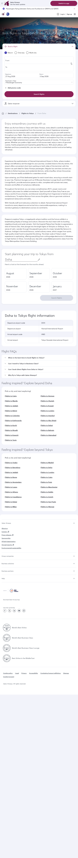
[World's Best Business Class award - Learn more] (6, 638)
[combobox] (21, 260)
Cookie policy (8, 673)
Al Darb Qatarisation (9, 541)
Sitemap (66, 673)
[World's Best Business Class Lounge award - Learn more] (6, 648)
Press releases (6, 535)
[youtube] (19, 610)
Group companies (8, 556)
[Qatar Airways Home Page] (3, 14)
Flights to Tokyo (27, 113)
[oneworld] (7, 14)
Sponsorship (6, 538)
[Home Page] (3, 113)
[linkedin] (14, 610)
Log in (62, 14)
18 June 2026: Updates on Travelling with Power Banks (27, 9)
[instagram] (23, 610)
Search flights (56, 298)
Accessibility (33, 673)
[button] (40, 358)
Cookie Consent (8, 677)
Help (3, 578)
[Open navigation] (74, 14)
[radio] (16, 273)
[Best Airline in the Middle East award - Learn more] (6, 658)
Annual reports (7, 545)
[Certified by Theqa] (10, 592)
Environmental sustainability (11, 548)
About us (5, 528)
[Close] (2, 3)
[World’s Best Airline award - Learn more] (6, 627)
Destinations (13, 113)
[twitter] (9, 610)
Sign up (69, 14)
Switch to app (63, 3)
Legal (17, 673)
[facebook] (4, 610)
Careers (4, 532)
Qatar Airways (6, 523)
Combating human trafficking (50, 673)
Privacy (24, 673)
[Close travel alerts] (74, 8)
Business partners (8, 571)
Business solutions (8, 563)
